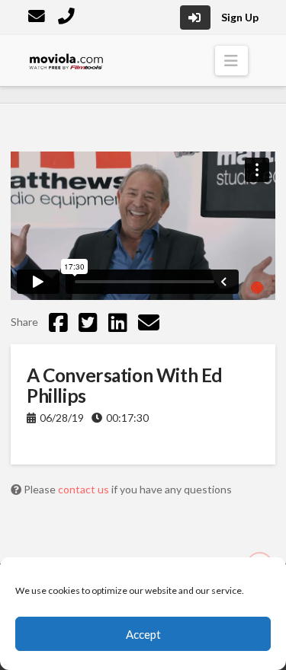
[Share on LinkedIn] (117, 322)
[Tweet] (88, 322)
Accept (143, 634)
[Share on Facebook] (58, 322)
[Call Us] (68, 17)
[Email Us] (38, 17)
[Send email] (148, 322)
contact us (84, 489)
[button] (231, 60)
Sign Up (240, 17)
